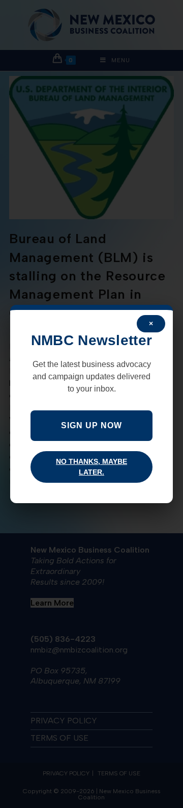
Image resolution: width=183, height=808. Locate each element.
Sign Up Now (91, 425)
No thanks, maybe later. (91, 466)
